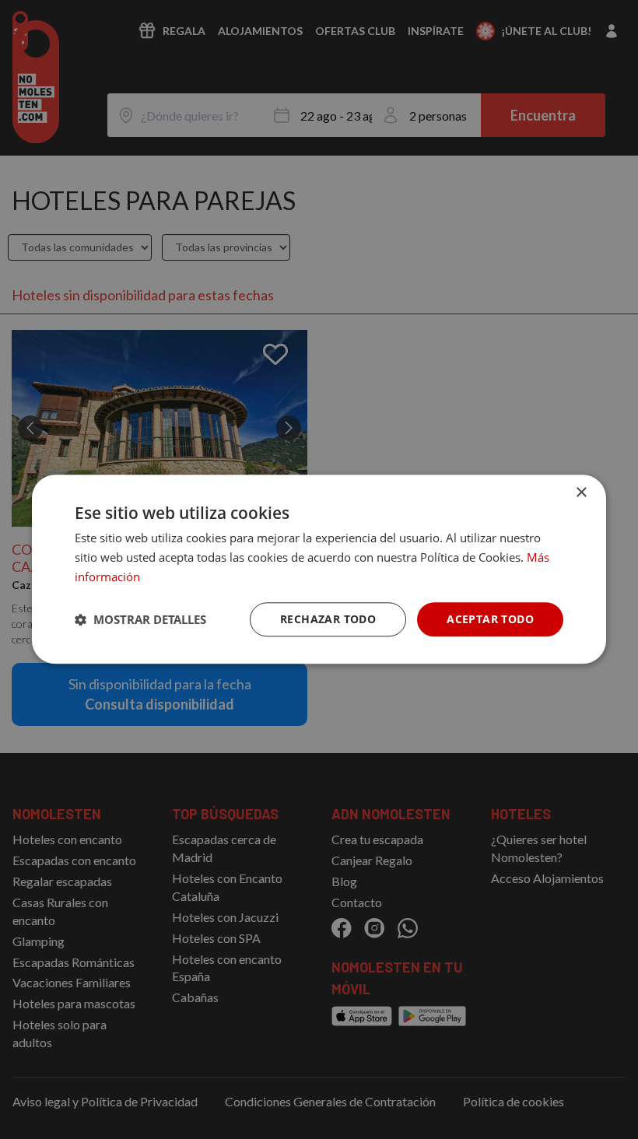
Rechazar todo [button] (328, 619)
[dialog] (319, 569)
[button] (140, 619)
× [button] (581, 493)
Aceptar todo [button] (490, 619)
